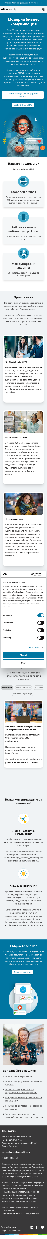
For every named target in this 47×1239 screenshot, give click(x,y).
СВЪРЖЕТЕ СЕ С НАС (22, 105)
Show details (34, 647)
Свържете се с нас (22, 972)
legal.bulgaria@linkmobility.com (24, 1176)
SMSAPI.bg (9, 79)
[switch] (40, 623)
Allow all (23, 655)
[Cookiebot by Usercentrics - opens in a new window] (33, 574)
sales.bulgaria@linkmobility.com (16, 1152)
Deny (23, 663)
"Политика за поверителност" (19, 1076)
